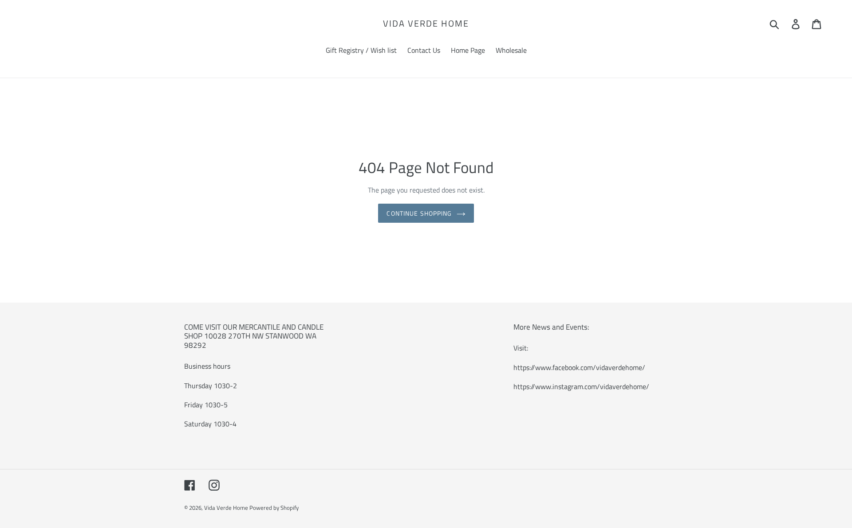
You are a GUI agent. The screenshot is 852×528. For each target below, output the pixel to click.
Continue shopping (419, 213)
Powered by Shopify (274, 507)
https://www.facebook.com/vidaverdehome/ (579, 367)
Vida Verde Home (426, 23)
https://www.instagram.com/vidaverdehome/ (581, 386)
